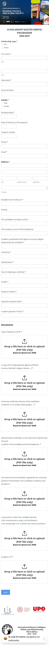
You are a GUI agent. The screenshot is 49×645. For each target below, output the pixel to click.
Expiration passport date (11, 301)
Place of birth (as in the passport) (14, 122)
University (6, 252)
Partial (6, 48)
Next (5, 592)
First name (6, 54)
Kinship (4, 209)
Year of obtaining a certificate (13, 272)
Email (4, 152)
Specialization (7, 262)
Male (5, 103)
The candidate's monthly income (15, 219)
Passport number (8, 132)
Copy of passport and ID (11, 332)
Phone (4, 142)
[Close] (44, 638)
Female (6, 106)
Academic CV (7, 557)
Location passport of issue (12, 311)
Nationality (6, 80)
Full (5, 44)
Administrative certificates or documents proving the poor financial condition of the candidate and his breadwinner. (24, 441)
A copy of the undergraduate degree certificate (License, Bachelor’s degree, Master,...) (19, 366)
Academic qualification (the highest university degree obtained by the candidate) (22, 241)
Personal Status (7, 90)
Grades (4, 282)
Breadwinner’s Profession (12, 199)
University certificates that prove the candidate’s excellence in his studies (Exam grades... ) (20, 403)
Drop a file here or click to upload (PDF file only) (24, 348)
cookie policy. (14, 640)
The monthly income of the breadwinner (17, 229)
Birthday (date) (7, 112)
